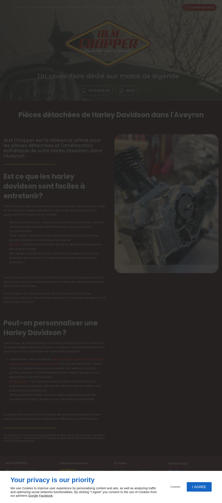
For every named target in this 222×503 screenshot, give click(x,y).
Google (33, 495)
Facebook (46, 495)
